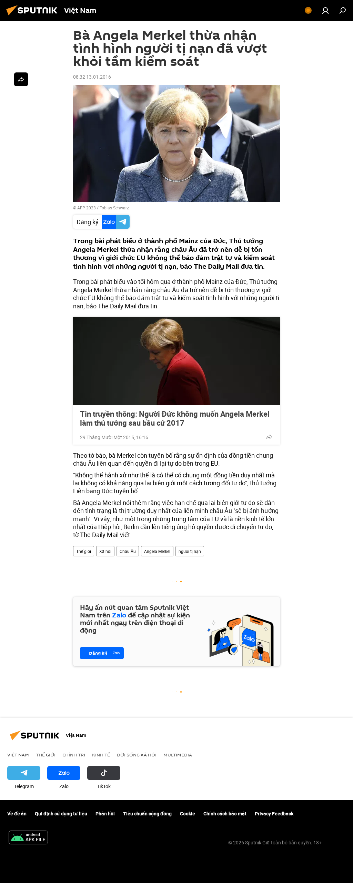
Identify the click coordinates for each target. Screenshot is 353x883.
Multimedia (177, 755)
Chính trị (73, 755)
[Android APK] (28, 838)
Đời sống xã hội (137, 755)
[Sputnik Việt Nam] (33, 16)
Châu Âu (128, 551)
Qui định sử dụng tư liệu (61, 813)
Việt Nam (18, 755)
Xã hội (105, 551)
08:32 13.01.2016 (92, 76)
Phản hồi (105, 813)
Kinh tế (101, 755)
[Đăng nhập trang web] (325, 10)
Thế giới (83, 551)
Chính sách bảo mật (224, 813)
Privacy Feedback (274, 813)
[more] (269, 437)
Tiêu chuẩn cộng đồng (147, 813)
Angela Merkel (157, 551)
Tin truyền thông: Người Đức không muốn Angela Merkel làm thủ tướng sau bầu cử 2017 (175, 418)
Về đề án (17, 813)
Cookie (187, 813)
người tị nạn (190, 551)
